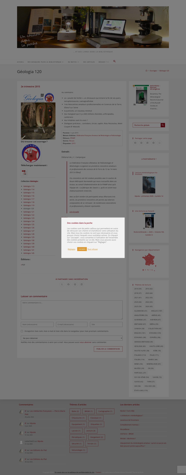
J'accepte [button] (82, 249)
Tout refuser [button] (92, 249)
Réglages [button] (71, 249)
